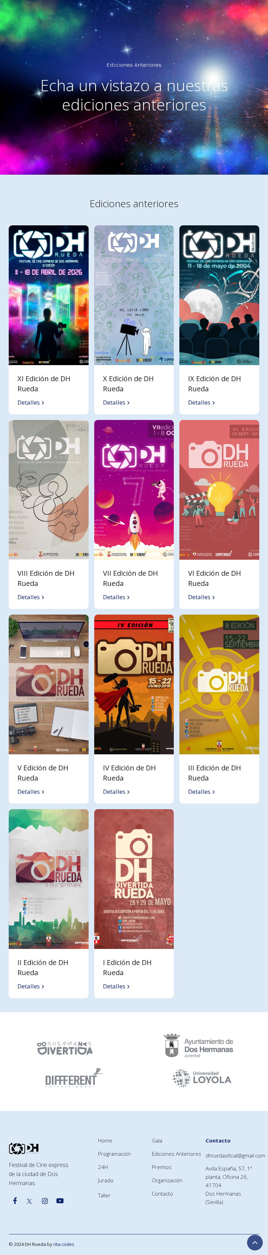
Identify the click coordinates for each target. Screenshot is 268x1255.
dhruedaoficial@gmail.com (235, 1155)
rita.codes (63, 1244)
